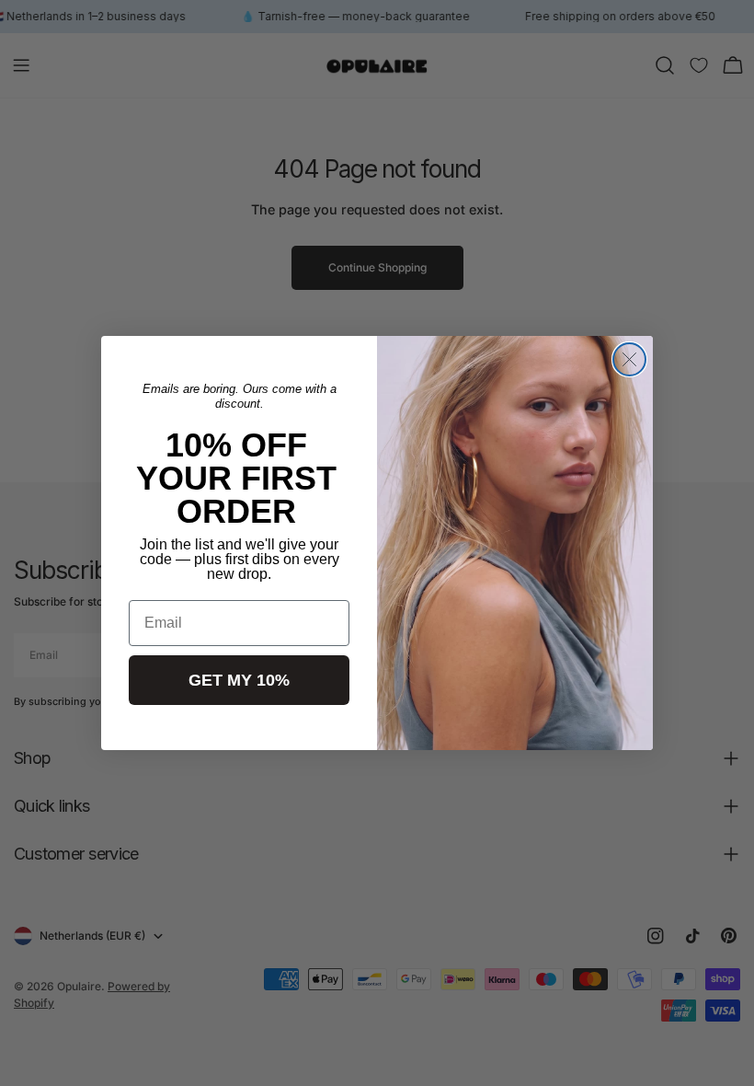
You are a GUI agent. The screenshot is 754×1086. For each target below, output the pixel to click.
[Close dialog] (629, 359)
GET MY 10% (239, 680)
